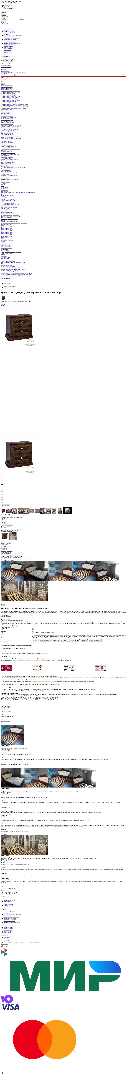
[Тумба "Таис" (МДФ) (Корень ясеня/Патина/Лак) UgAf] (13, 539)
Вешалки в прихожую (6, 212)
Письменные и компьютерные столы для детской (13, 167)
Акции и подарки (8, 28)
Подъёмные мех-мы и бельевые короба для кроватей (14, 223)
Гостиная (3, 143)
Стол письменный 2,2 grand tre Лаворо (10, 100)
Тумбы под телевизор (6, 150)
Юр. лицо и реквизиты (9, 42)
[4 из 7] (84, 580)
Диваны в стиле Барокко (7, 133)
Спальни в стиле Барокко (7, 120)
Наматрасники (4, 249)
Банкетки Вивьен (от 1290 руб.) (8, 200)
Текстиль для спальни (6, 248)
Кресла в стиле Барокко (6, 131)
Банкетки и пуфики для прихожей (9, 219)
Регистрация (6, 56)
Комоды (3, 83)
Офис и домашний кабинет (7, 203)
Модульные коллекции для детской (9, 159)
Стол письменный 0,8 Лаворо (8, 93)
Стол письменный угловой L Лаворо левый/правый (14, 105)
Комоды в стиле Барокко (7, 142)
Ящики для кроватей (6, 171)
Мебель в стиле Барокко (7, 116)
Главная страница (8, 280)
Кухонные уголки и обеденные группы (10, 91)
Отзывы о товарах (8, 906)
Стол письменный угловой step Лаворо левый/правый (14, 106)
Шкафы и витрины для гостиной (9, 146)
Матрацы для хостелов (6, 265)
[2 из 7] (36, 580)
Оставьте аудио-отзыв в (6, 551)
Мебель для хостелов (6, 263)
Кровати (3, 84)
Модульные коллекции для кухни (9, 175)
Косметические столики (7, 244)
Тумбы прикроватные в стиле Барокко (10, 135)
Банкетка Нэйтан (5, 197)
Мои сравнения (7, 940)
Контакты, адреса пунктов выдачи (12, 35)
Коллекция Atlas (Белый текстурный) (10, 267)
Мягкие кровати (5, 238)
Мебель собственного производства (10, 81)
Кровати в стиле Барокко (7, 118)
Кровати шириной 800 (6, 89)
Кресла (2, 194)
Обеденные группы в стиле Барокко (10, 126)
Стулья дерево (4, 183)
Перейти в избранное (6, 67)
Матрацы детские (5, 166)
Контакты (6, 30)
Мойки (2, 186)
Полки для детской (5, 170)
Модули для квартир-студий (8, 266)
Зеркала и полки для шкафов (8, 261)
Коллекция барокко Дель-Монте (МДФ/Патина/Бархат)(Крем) (16, 273)
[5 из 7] (107, 580)
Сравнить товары (5, 71)
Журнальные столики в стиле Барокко (10, 128)
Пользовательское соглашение (11, 38)
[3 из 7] (60, 580)
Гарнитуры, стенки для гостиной (9, 145)
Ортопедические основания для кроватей (11, 252)
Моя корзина (7, 937)
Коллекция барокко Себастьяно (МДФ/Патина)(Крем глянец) (16, 275)
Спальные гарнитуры (6, 224)
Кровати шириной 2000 (6, 234)
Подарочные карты (5, 278)
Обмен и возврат (8, 48)
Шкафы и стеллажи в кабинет (8, 205)
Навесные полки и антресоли (8, 153)
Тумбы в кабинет (5, 209)
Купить (2, 305)
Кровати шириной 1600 (6, 88)
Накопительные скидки (9, 31)
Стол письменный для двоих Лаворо (10, 102)
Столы (2, 180)
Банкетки (3, 196)
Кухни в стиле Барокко (6, 121)
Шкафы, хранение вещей (7, 110)
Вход (2, 56)
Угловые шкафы (5, 113)
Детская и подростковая (7, 157)
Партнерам (6, 34)
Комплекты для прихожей (7, 213)
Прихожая (3, 211)
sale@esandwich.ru (11, 893)
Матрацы (3, 241)
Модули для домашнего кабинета (9, 207)
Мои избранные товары (9, 939)
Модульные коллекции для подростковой (11, 161)
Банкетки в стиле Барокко (7, 130)
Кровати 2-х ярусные (6, 163)
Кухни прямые (4, 176)
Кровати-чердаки (5, 164)
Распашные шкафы (5, 112)
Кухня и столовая (5, 174)
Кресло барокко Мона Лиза (7, 195)
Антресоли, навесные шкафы (8, 260)
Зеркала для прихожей (6, 217)
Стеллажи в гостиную (6, 151)
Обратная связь (4, 944)
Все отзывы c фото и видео (7, 61)
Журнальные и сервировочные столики (10, 149)
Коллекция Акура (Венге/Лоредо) (9, 270)
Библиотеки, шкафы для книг (8, 147)
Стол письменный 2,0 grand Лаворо (9, 99)
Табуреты (3, 184)
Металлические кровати (7, 240)
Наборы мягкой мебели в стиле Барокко (11, 125)
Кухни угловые (4, 178)
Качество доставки (8, 46)
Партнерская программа (10, 39)
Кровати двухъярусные (6, 85)
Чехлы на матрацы (5, 250)
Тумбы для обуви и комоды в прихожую (11, 216)
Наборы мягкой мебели (6, 201)
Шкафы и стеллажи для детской (9, 168)
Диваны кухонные (5, 182)
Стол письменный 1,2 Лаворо (8, 95)
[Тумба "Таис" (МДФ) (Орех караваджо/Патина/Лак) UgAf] (3, 513)
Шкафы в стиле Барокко (7, 137)
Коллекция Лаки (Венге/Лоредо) (9, 271)
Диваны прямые (5, 191)
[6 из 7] (12, 600)
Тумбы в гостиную (5, 155)
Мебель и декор (7, 283)
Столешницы (4, 188)
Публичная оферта (8, 36)
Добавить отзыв (9, 525)
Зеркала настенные (5, 245)
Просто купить (7, 898)
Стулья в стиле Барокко (6, 141)
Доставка (6, 902)
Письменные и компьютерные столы (10, 92)
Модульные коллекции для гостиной (10, 154)
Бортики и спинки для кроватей (9, 172)
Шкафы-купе (4, 114)
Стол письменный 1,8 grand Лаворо (9, 97)
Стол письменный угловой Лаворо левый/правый (13, 108)
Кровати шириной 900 (6, 228)
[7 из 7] (36, 600)
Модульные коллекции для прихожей (10, 215)
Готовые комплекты (6, 158)
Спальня (3, 220)
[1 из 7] (12, 580)
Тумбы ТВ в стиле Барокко (7, 134)
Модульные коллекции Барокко (8, 117)
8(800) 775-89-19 (5, 549)
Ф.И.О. (2, 6)
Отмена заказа (7, 50)
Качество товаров (8, 47)
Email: (2, 18)
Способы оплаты (8, 901)
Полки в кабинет (5, 208)
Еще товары (4, 277)
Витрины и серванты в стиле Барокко (10, 139)
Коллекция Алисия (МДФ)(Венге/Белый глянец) (13, 269)
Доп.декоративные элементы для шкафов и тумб (13, 262)
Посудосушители (5, 187)
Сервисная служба (8, 44)
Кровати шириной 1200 (6, 87)
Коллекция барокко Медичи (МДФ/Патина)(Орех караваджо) (16, 274)
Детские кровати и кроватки (8, 162)
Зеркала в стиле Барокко (7, 124)
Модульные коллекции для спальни (9, 221)
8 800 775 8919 (4, 23)
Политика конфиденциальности (12, 43)
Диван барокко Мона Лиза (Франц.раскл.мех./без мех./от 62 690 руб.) (18, 192)
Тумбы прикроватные (6, 109)
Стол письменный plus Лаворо (8, 101)
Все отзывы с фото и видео (7, 59)
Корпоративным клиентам (10, 40)
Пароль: (3, 19)
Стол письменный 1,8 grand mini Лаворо (11, 96)
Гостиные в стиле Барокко (7, 122)
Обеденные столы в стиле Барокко (9, 129)
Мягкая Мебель (4, 190)
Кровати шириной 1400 (6, 230)
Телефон (3, 5)
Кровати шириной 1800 (6, 233)
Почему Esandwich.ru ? (9, 32)
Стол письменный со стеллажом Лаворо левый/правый (14, 104)
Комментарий (4, 12)
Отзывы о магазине (8, 905)
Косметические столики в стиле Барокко (11, 138)
